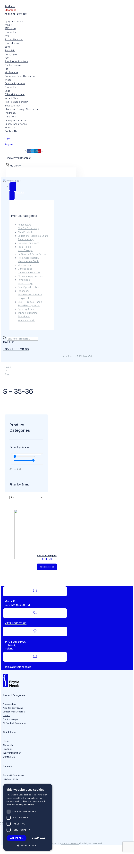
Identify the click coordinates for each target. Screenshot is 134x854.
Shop (7, 374)
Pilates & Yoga (25, 283)
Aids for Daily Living (28, 228)
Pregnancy (23, 290)
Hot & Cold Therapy (28, 257)
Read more (29, 804)
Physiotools (24, 279)
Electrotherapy (26, 239)
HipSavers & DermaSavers (32, 254)
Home (8, 367)
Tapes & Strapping (28, 312)
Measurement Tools (28, 261)
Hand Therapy (25, 250)
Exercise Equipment (28, 243)
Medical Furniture (27, 265)
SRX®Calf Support (47, 555)
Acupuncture (24, 224)
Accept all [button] (16, 838)
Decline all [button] (38, 837)
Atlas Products (25, 232)
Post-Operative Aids (28, 287)
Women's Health (26, 320)
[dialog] (27, 817)
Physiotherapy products (30, 276)
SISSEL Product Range (30, 301)
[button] (28, 845)
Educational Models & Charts (33, 235)
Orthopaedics (25, 268)
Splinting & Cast (26, 309)
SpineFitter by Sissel (29, 305)
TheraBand (24, 316)
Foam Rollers (24, 246)
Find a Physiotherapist (18, 157)
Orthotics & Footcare (29, 272)
